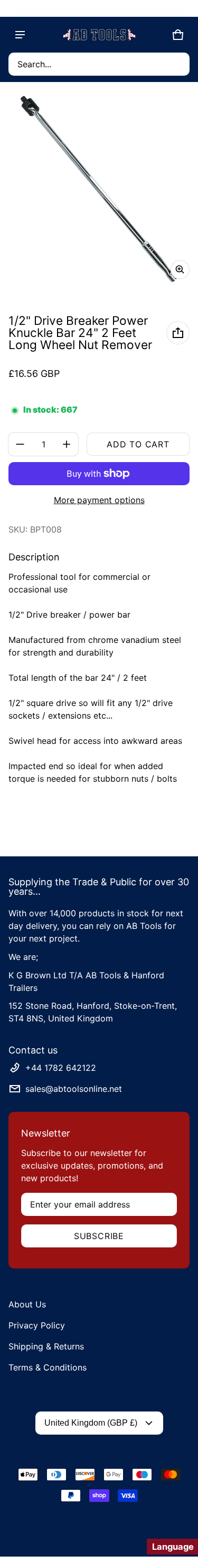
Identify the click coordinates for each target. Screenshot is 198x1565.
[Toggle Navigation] (20, 34)
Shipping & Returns (46, 1346)
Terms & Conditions (47, 1367)
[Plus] (66, 444)
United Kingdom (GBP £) (90, 1422)
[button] (99, 64)
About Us (27, 1304)
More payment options (99, 500)
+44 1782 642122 (60, 1067)
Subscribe (99, 1236)
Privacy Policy (36, 1325)
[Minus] (20, 444)
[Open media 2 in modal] (99, 189)
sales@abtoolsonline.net (73, 1088)
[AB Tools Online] (99, 34)
